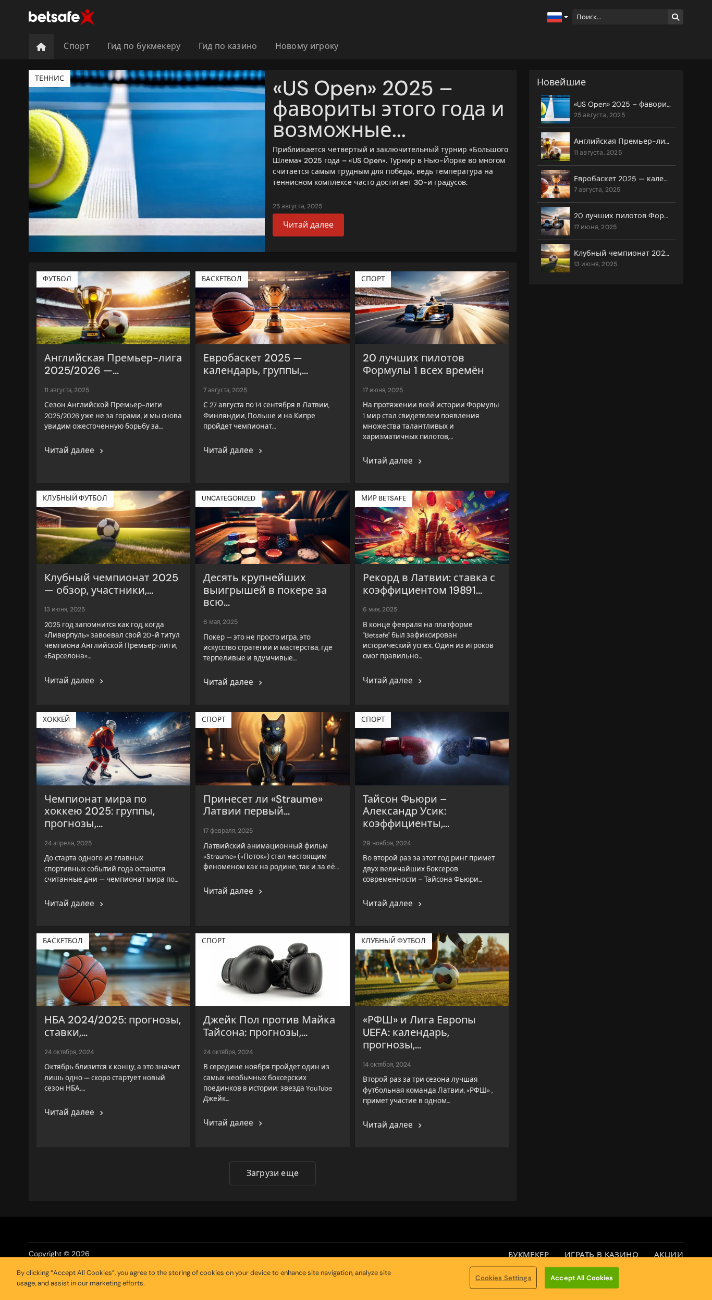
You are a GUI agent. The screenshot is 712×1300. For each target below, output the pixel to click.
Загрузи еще (273, 1173)
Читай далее (308, 224)
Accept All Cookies (581, 1277)
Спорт (77, 46)
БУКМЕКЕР (528, 1254)
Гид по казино (228, 46)
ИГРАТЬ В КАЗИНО (601, 1254)
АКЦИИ (668, 1254)
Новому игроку (307, 46)
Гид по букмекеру (144, 46)
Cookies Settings (503, 1277)
